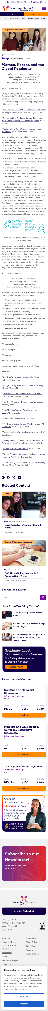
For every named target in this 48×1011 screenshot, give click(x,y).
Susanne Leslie (17, 58)
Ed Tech (7, 494)
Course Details (26, 714)
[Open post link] (24, 505)
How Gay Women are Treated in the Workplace (22, 402)
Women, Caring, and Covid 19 (15, 449)
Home (4, 18)
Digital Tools (19, 532)
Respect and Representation (15, 30)
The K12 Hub (13, 18)
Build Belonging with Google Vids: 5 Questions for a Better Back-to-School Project (29, 637)
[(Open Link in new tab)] (24, 659)
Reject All (26, 995)
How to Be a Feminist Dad (14, 418)
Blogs (23, 18)
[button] (36, 2)
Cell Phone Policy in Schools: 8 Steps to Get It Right (21, 575)
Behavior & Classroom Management (18, 542)
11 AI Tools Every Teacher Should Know (23, 526)
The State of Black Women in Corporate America (23, 432)
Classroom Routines (21, 581)
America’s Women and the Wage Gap (18, 377)
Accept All (26, 1003)
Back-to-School (9, 532)
